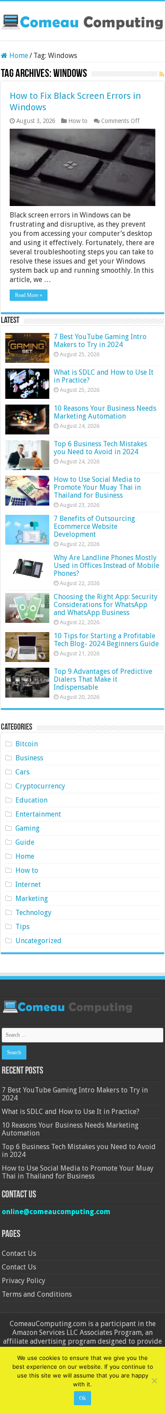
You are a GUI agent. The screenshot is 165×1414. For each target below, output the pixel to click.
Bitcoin (26, 744)
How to (78, 120)
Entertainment (38, 814)
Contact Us (19, 1253)
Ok (82, 1398)
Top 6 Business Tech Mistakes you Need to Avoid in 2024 (100, 448)
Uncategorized (38, 941)
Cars (22, 772)
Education (31, 800)
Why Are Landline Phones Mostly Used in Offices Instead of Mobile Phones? (106, 565)
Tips (22, 926)
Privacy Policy (23, 1281)
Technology (33, 912)
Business (29, 758)
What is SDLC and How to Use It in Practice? (104, 376)
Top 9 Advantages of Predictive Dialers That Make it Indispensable (103, 679)
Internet (28, 884)
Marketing (31, 898)
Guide (24, 842)
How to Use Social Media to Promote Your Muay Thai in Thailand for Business (97, 487)
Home (17, 55)
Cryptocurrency (40, 786)
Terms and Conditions (37, 1294)
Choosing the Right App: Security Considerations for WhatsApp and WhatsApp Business (106, 605)
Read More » (28, 295)
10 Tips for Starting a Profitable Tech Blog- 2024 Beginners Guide (106, 640)
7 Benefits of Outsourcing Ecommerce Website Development (94, 526)
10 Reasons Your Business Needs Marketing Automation (105, 412)
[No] (154, 1380)
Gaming (27, 828)
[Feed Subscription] (161, 74)
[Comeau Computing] (82, 20)
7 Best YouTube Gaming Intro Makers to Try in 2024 (100, 341)
